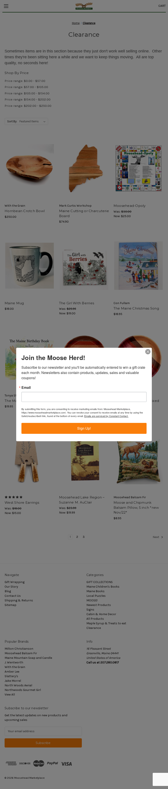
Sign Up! (84, 428)
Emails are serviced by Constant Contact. (106, 416)
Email (26, 387)
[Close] (147, 351)
